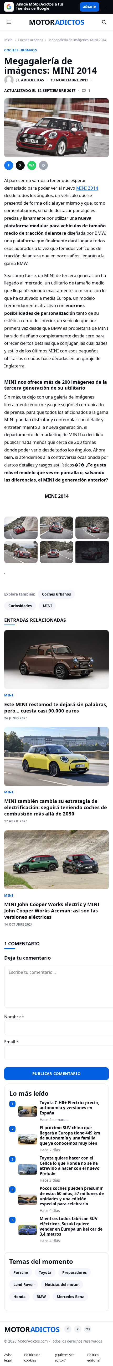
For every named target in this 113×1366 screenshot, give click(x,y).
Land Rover (23, 1284)
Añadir (89, 7)
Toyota (45, 1272)
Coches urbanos (30, 39)
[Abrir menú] (9, 22)
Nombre (14, 1017)
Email (11, 1042)
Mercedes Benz (70, 1296)
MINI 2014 (87, 188)
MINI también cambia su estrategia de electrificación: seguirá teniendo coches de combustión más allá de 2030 (55, 807)
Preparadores (74, 1272)
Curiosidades (20, 605)
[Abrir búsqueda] (104, 22)
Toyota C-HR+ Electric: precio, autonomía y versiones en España (69, 1108)
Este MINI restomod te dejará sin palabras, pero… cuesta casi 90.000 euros (55, 707)
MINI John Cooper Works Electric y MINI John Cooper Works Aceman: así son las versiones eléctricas (51, 910)
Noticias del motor (62, 1284)
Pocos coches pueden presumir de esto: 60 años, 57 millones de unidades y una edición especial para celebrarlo (72, 1196)
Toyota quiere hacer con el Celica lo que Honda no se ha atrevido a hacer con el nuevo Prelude (70, 1166)
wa (31, 165)
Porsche (20, 1272)
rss (87, 1329)
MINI (47, 605)
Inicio (8, 39)
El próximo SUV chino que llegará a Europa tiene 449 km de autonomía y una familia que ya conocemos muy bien (70, 1135)
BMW (41, 1296)
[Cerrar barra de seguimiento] (105, 7)
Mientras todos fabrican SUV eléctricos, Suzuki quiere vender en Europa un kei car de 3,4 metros (71, 1226)
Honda (19, 1296)
